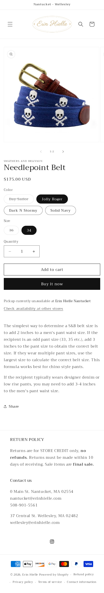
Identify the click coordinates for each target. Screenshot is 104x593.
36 (14, 231)
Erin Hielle (30, 574)
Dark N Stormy (23, 210)
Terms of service (50, 582)
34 (29, 230)
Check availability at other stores (33, 308)
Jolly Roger (52, 199)
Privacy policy (23, 582)
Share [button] (14, 406)
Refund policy (83, 574)
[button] (10, 24)
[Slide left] (40, 151)
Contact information (81, 582)
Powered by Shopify (54, 574)
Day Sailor (21, 200)
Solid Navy (60, 210)
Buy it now (52, 284)
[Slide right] (63, 151)
